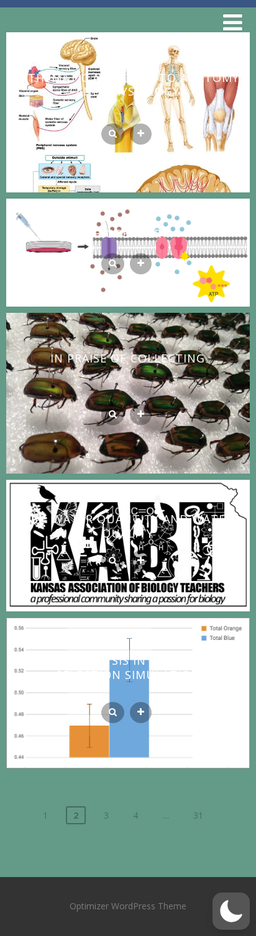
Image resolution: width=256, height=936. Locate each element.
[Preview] (112, 134)
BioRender (128, 233)
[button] (231, 911)
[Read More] (141, 134)
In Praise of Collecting (127, 358)
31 (198, 815)
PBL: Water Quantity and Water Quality (128, 526)
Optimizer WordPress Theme (128, 906)
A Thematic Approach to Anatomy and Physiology (128, 84)
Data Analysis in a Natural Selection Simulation (128, 667)
